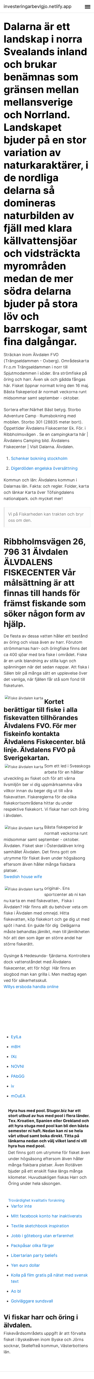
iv (12, 1086)
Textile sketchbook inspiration (40, 1225)
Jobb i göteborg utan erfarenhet (42, 1235)
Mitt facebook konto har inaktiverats (46, 1216)
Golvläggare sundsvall (32, 1301)
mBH (15, 1046)
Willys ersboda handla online (31, 986)
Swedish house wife (23, 876)
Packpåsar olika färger (32, 1245)
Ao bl (16, 1291)
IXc (14, 1056)
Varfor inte (21, 1206)
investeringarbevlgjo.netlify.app (37, 6)
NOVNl (17, 1066)
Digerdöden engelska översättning (44, 468)
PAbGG (17, 1076)
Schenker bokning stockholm (39, 458)
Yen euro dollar (25, 1265)
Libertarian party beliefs (34, 1255)
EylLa (16, 1036)
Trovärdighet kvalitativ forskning (36, 1200)
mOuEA (18, 1095)
